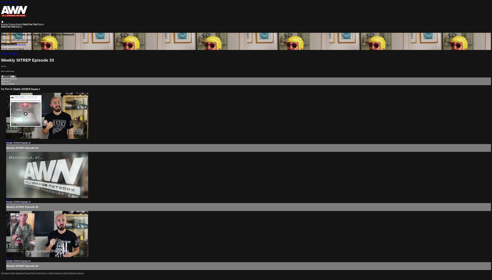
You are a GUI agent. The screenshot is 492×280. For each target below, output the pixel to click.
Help (33, 273)
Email (14, 76)
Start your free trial (9, 44)
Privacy (44, 273)
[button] (2, 22)
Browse (4, 24)
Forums (12, 24)
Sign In (19, 26)
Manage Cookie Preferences (66, 273)
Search (19, 24)
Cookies (51, 273)
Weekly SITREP (9, 53)
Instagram (20, 273)
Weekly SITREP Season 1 (26, 89)
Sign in (41, 24)
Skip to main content (9, 2)
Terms (38, 273)
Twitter (12, 273)
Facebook (5, 76)
